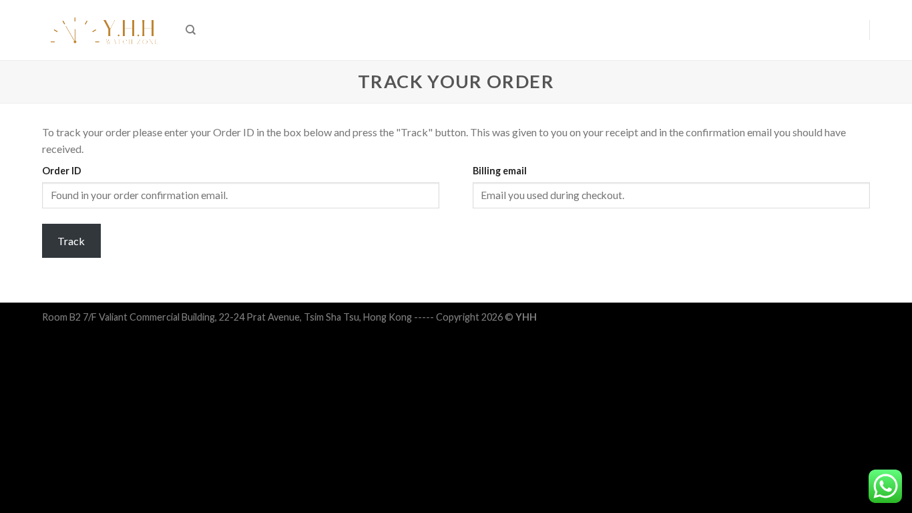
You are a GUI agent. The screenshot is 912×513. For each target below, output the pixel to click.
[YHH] (104, 30)
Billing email (500, 170)
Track (71, 240)
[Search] (191, 30)
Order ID (61, 170)
